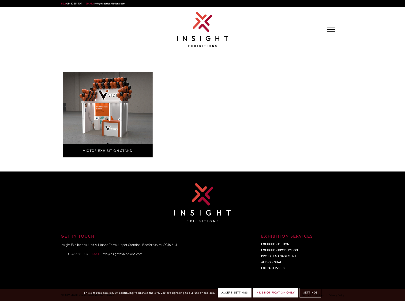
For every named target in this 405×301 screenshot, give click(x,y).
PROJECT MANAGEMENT (278, 256)
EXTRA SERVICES (273, 268)
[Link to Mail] (340, 3)
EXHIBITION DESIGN (275, 244)
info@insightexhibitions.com (109, 3)
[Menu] (331, 29)
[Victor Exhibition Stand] (108, 108)
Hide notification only (275, 292)
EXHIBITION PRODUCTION (279, 250)
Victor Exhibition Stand (107, 151)
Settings (310, 292)
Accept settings (234, 292)
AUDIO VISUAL (271, 262)
